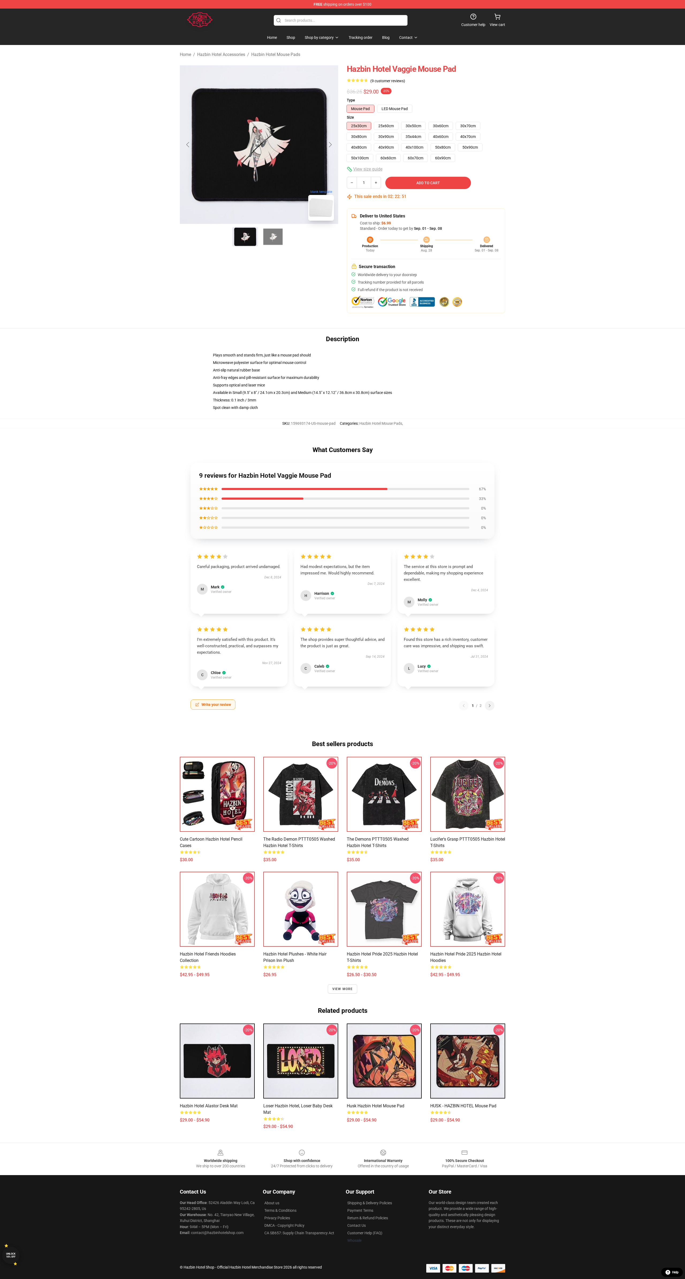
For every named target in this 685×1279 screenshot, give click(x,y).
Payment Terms (360, 1210)
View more (342, 989)
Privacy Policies (277, 1218)
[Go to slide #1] (245, 236)
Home (185, 54)
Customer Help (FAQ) (364, 1233)
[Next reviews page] (489, 705)
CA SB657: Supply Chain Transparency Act (299, 1233)
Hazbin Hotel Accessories (221, 54)
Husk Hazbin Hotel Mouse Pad (375, 1105)
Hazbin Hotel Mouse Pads (275, 54)
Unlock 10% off (11, 1255)
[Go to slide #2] (273, 236)
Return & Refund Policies (367, 1218)
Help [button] (675, 1272)
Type (351, 100)
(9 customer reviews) (387, 81)
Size (350, 117)
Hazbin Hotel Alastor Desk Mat (209, 1105)
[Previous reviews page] (464, 705)
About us (271, 1203)
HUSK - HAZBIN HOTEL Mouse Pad (463, 1105)
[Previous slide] (188, 144)
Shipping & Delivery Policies (369, 1203)
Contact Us (356, 1225)
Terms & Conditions (280, 1210)
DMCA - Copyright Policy (284, 1225)
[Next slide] (330, 144)
